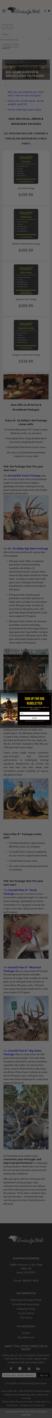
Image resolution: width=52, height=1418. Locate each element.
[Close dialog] (49, 694)
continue (34, 718)
